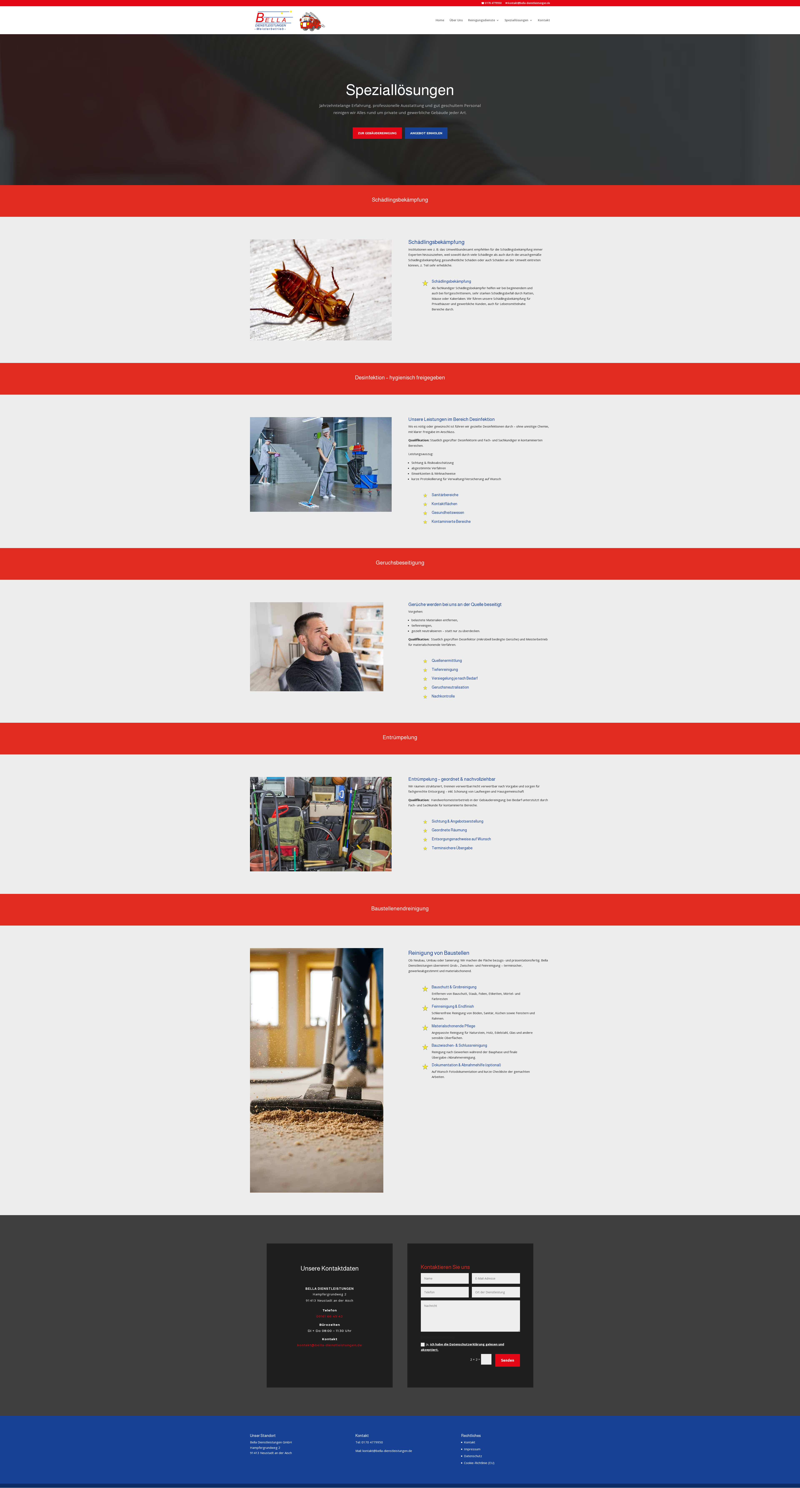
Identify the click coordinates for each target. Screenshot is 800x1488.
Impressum (472, 1449)
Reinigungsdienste (481, 20)
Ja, (462, 1347)
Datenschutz (473, 1456)
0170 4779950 (372, 1442)
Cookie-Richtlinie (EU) (479, 1463)
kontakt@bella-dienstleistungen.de (329, 1345)
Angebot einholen (426, 133)
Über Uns (456, 20)
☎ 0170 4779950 (491, 3)
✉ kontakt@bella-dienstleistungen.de (527, 3)
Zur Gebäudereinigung (377, 133)
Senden (507, 1360)
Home (440, 20)
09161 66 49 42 (329, 1316)
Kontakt (544, 20)
